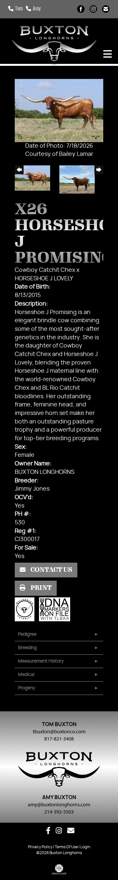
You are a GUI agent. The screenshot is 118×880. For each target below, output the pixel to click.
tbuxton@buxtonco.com (59, 731)
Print (41, 587)
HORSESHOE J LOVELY (44, 279)
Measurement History (41, 661)
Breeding (27, 648)
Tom (19, 9)
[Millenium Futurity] (26, 609)
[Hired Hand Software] (59, 871)
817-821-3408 (59, 738)
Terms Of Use (66, 847)
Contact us (51, 569)
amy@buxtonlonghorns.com (59, 804)
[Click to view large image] (59, 110)
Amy (37, 9)
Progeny (26, 688)
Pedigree (27, 634)
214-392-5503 (59, 811)
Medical (26, 674)
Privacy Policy (40, 847)
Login (85, 847)
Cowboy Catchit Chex (45, 270)
